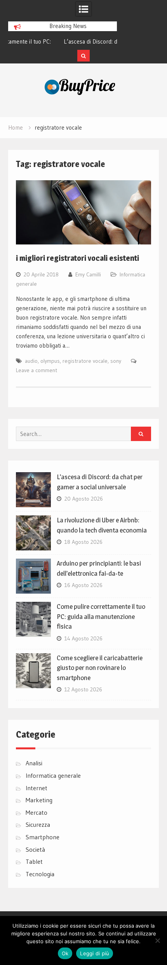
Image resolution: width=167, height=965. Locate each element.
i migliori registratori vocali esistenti (77, 258)
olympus (50, 360)
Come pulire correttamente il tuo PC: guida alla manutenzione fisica (101, 616)
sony (115, 360)
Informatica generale (53, 775)
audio (31, 360)
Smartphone (42, 837)
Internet (36, 788)
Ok (65, 953)
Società (35, 849)
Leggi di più (94, 953)
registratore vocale (85, 360)
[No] (157, 940)
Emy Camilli (88, 274)
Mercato (36, 812)
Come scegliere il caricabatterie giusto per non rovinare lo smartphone (100, 668)
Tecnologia (40, 874)
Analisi (34, 763)
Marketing (39, 800)
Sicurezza (38, 824)
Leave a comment (36, 370)
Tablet (34, 861)
